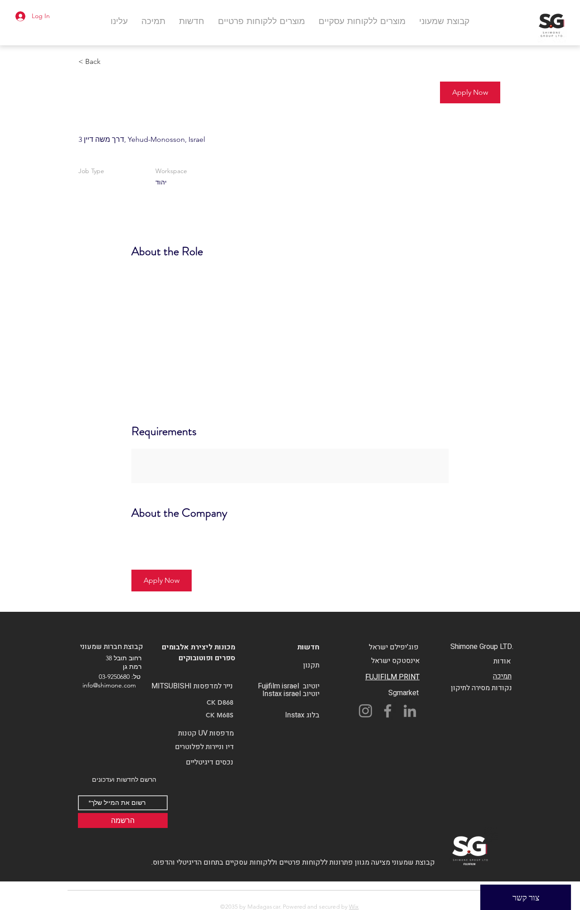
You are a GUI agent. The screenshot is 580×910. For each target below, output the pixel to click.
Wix (353, 906)
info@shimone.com (109, 685)
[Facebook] (387, 711)
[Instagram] (365, 711)
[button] (470, 92)
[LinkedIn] (410, 711)
